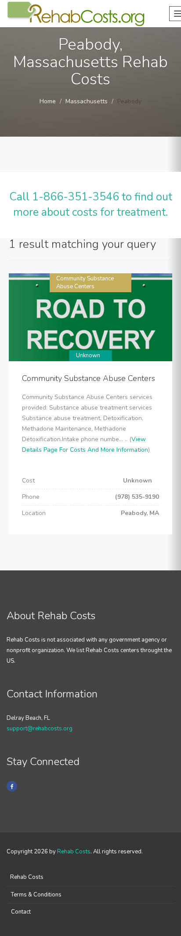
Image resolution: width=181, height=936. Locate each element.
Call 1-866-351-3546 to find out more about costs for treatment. (90, 204)
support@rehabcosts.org (39, 729)
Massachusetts (86, 101)
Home (48, 101)
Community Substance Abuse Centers (85, 283)
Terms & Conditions (36, 895)
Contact (21, 912)
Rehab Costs (73, 852)
